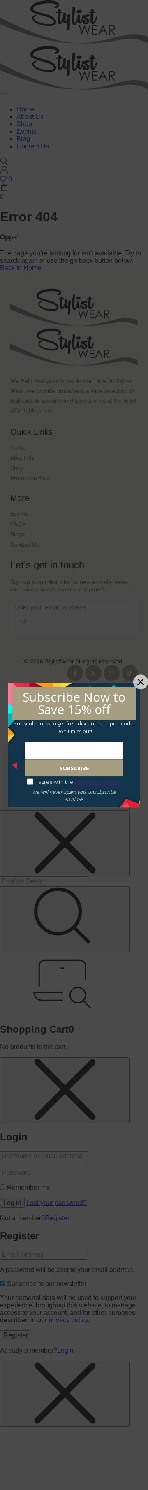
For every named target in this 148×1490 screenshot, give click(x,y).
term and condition (97, 782)
